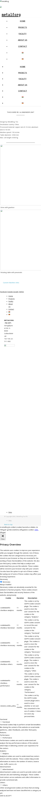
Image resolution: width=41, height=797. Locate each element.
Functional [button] (3, 719)
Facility (22, 34)
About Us (22, 40)
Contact (22, 46)
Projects (22, 27)
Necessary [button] (4, 579)
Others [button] (2, 782)
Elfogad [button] (2, 532)
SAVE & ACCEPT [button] (6, 796)
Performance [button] (4, 735)
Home (22, 21)
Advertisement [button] (5, 767)
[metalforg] (10, 14)
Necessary (6, 582)
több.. (36, 530)
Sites (10, 512)
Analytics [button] (3, 751)
